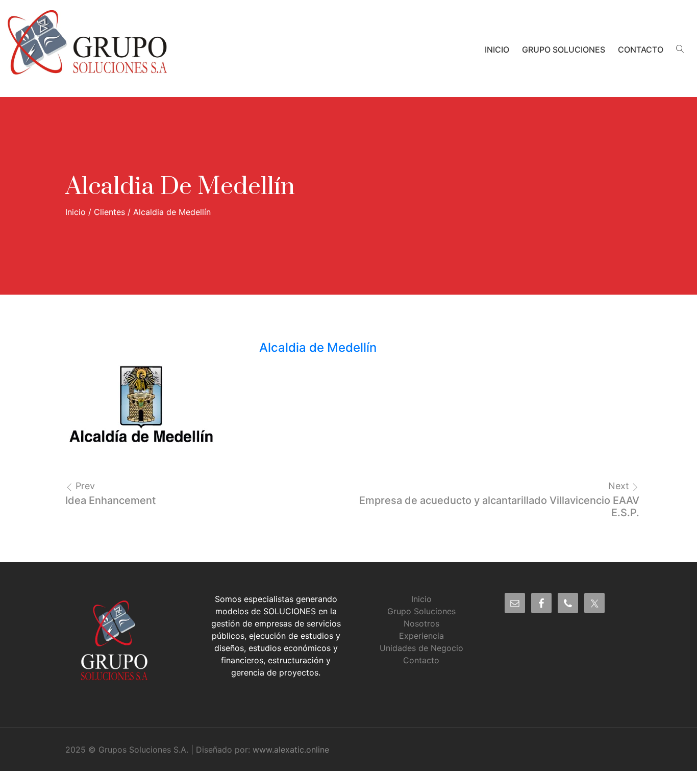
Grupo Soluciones (563, 49)
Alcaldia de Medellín (318, 347)
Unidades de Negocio (421, 648)
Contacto (640, 49)
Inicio (497, 49)
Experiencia (421, 636)
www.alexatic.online (291, 749)
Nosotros (421, 623)
